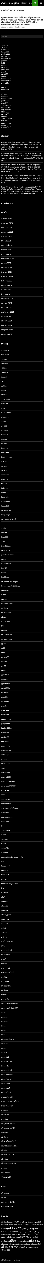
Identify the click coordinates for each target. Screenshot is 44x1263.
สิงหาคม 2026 (6, 219)
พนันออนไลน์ (6, 986)
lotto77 (4, 599)
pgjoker (4, 661)
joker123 (4, 67)
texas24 (4, 879)
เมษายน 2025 (6, 290)
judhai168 (5, 70)
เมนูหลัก (41, 3)
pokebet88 (5, 710)
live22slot (5, 116)
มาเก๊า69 (4, 995)
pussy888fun (6, 78)
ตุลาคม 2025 (6, 263)
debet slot (5, 470)
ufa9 (3, 897)
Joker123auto (6, 118)
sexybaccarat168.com (9, 808)
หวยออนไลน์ (6, 127)
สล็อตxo (4, 1052)
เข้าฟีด (3, 1197)
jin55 (3, 63)
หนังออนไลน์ (6, 1092)
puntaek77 (5, 737)
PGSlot (3, 670)
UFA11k (4, 888)
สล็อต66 (4, 1021)
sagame (4, 768)
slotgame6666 (6, 839)
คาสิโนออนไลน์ (7, 941)
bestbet (4, 439)
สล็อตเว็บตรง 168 (7, 1084)
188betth (4, 45)
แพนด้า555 (5, 1172)
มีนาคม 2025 (6, 294)
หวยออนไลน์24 (7, 1097)
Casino (3, 461)
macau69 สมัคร (7, 604)
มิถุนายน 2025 (6, 281)
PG (2, 626)
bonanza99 (5, 448)
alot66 (3, 421)
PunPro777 (5, 1232)
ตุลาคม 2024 (6, 316)
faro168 (4, 484)
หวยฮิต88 (4, 1110)
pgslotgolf (5, 701)
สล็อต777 (4, 1030)
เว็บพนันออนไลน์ (7, 1155)
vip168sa (4, 924)
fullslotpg (4, 121)
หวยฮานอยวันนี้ (7, 1106)
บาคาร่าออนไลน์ (7, 972)
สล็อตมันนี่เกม (6, 1061)
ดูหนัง (3, 946)
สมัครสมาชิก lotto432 (9, 1004)
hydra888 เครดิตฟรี (8, 519)
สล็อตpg (4, 1048)
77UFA (3, 386)
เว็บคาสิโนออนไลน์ (8, 1141)
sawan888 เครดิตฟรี (8, 781)
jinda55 (4, 532)
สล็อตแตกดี (5, 1088)
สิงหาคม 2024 (6, 325)
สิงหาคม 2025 (6, 272)
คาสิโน (4, 937)
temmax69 (5, 90)
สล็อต (3, 1012)
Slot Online (5, 830)
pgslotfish (5, 697)
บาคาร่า (4, 964)
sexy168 (4, 795)
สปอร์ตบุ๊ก (5, 999)
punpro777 (5, 96)
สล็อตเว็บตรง (6, 1079)
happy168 (5, 56)
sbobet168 (5, 790)
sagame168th (6, 110)
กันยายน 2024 (6, 321)
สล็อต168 (4, 1017)
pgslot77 (4, 103)
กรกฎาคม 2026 (7, 223)
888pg (3, 390)
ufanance (4, 910)
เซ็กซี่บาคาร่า (6, 1137)
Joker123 (4, 541)
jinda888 (4, 537)
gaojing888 (5, 54)
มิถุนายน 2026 (6, 227)
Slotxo (3, 844)
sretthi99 (4, 852)
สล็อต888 (4, 1035)
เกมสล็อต (4, 1119)
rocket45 (4, 759)
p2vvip (3, 617)
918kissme (5, 404)
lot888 (3, 595)
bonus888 (5, 52)
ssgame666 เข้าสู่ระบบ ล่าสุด (12, 857)
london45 (5, 590)
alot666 (4, 94)
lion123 (4, 568)
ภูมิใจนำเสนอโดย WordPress (10, 1260)
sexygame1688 (6, 817)
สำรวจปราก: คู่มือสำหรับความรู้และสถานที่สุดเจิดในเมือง (16, 3)
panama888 (5, 621)
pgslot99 (4, 74)
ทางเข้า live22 (6, 955)
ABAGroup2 (6, 412)
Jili (2, 524)
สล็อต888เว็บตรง (7, 1039)
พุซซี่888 (4, 990)
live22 (3, 572)
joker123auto (6, 546)
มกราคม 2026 (6, 250)
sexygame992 (6, 821)
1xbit (3, 381)
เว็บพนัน (4, 1150)
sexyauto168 (6, 81)
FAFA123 (4, 479)
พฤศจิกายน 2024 (7, 312)
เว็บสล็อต (4, 1159)
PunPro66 (5, 715)
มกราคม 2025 (6, 303)
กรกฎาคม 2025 (7, 276)
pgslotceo (5, 692)
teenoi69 (4, 870)
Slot (2, 826)
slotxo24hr (5, 83)
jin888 (3, 65)
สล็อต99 (4, 1044)
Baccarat (4, 435)
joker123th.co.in (7, 555)
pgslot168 (5, 675)
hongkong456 (6, 515)
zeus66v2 (4, 932)
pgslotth (4, 72)
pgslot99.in (5, 688)
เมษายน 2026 (6, 236)
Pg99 (3, 652)
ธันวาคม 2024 (6, 307)
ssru (2, 861)
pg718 (3, 644)
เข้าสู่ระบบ (5, 1193)
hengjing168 (6, 58)
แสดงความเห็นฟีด (8, 1202)
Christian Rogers (19, 27)
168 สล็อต (5, 355)
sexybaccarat (6, 105)
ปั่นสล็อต (4, 977)
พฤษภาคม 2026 (7, 232)
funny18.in (5, 497)
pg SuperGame (6, 639)
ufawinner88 (6, 919)
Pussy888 (5, 741)
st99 (3, 85)
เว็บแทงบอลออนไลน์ (8, 1164)
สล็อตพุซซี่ (5, 1057)
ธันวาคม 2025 (6, 254)
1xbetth (4, 47)
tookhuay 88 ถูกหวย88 (9, 884)
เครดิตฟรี (4, 1132)
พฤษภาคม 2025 (7, 285)
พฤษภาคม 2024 (7, 334)
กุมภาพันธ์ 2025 (7, 299)
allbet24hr (5, 50)
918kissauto (5, 112)
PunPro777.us (6, 728)
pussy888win (6, 123)
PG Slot (4, 630)
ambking (4, 430)
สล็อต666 (4, 1026)
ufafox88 (4, 906)
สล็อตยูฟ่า (5, 1066)
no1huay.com (6, 612)
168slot (4, 359)
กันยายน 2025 (6, 267)
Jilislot (3, 528)
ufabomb (4, 901)
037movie (5, 350)
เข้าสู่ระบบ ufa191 (8, 1124)
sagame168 (5, 772)
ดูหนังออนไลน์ (6, 950)
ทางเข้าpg (5, 959)
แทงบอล (4, 1168)
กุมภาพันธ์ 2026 (7, 245)
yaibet (3, 928)
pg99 (8, 1229)
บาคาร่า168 (5, 968)
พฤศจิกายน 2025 (7, 259)
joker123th (5, 550)
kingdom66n (6, 564)
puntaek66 (5, 101)
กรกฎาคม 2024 (7, 330)
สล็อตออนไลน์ (6, 1070)
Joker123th (39, 1224)
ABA (3, 408)
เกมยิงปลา (5, 1115)
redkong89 (5, 755)
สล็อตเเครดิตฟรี (33, 1247)
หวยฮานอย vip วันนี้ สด (10, 1101)
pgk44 (3, 666)
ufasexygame (6, 915)
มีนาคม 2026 (6, 241)
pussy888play (6, 98)
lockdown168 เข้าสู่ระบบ (10, 581)
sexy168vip (5, 107)
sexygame (5, 812)
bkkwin (4, 444)
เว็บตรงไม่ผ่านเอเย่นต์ (9, 1146)
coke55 (4, 466)
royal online (5, 764)
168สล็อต (4, 364)
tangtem (4, 87)
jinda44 (4, 61)
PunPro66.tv (6, 719)
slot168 (4, 835)
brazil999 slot (6, 457)
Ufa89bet (4, 892)
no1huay (4, 608)
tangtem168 (5, 866)
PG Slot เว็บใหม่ (7, 635)
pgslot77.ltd (5, 684)
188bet (4, 368)
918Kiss (4, 395)
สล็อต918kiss (21, 1244)
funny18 (4, 492)
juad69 (3, 559)
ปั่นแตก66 (5, 981)
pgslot (3, 76)
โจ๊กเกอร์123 (6, 1177)
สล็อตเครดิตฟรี (7, 1075)
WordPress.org (7, 1206)
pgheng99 (5, 114)
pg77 (3, 648)
